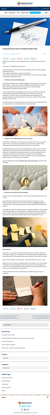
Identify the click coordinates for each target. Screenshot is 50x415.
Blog (6, 12)
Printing (3, 390)
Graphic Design (25, 12)
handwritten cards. (38, 202)
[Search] (44, 325)
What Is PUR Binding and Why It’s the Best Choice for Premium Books (18, 338)
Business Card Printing (7, 377)
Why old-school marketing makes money (10, 317)
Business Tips (12, 12)
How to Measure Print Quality (8, 344)
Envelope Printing (6, 381)
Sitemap (35, 412)
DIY (18, 12)
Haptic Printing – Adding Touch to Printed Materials (13, 348)
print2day (6, 54)
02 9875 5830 (40, 8)
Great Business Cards (35, 12)
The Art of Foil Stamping (7, 341)
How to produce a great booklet (41, 317)
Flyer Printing (5, 384)
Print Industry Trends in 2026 (8, 334)
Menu (5, 8)
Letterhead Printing (6, 387)
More (46, 12)
